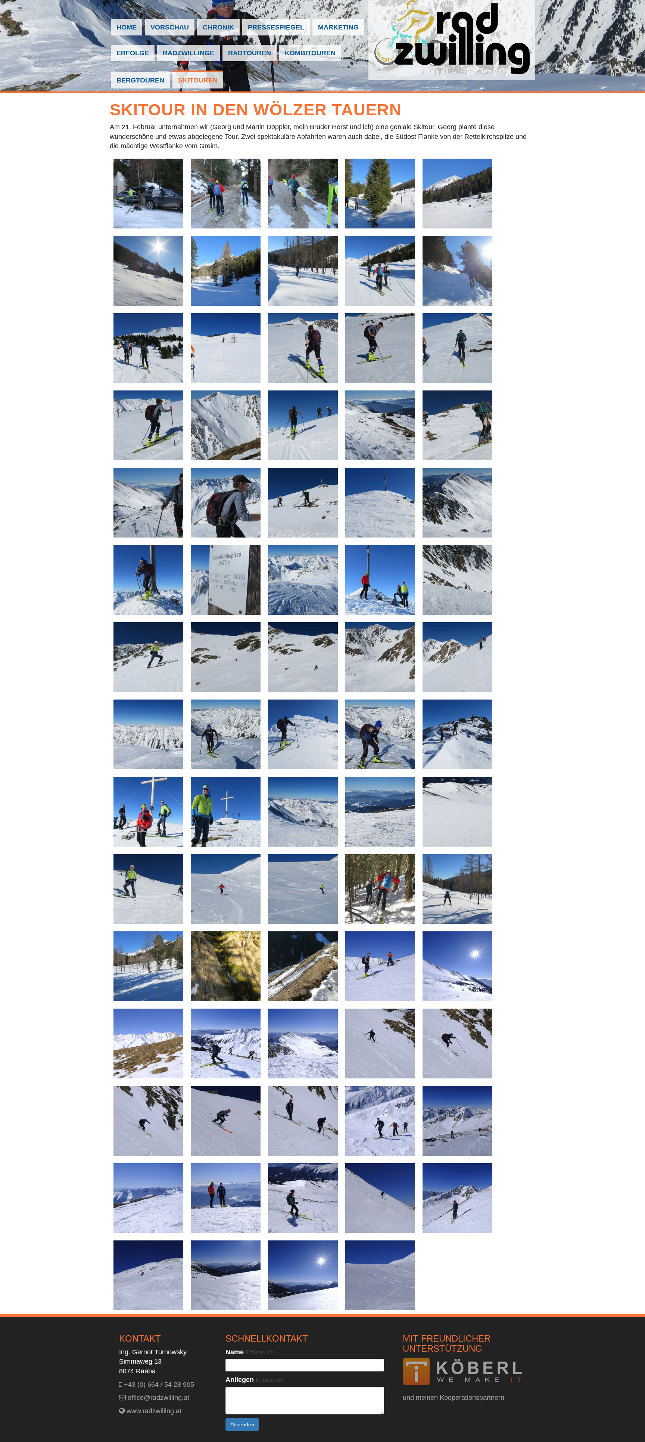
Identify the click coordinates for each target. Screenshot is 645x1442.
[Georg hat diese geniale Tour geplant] (303, 270)
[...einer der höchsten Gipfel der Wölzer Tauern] (225, 579)
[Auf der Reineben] (225, 347)
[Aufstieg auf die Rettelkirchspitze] (303, 347)
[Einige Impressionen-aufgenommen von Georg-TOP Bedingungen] (380, 1197)
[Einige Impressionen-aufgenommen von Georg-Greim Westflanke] (303, 1043)
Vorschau (169, 27)
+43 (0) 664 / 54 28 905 (158, 1384)
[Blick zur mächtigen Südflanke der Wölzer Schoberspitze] (148, 734)
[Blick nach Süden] (380, 425)
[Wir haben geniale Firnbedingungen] (148, 888)
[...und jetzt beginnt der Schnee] (380, 193)
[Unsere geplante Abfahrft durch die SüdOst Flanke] (457, 579)
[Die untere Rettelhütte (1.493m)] (148, 270)
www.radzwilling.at (153, 1411)
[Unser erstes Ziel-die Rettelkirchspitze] (457, 193)
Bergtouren (140, 80)
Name (249, 1352)
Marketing (338, 27)
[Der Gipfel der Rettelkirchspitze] (380, 502)
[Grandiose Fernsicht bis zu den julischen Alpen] (380, 811)
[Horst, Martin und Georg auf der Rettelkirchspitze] (380, 579)
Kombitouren (310, 53)
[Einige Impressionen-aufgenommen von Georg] (457, 965)
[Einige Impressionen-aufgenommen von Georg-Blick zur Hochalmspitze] (148, 1197)
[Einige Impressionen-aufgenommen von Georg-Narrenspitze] (148, 1043)
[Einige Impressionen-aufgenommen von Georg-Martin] (457, 1197)
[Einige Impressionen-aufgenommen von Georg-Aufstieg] (380, 965)
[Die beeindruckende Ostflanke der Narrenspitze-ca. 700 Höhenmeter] (225, 425)
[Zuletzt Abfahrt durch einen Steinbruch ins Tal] (303, 965)
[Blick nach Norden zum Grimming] (303, 811)
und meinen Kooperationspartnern (453, 1397)
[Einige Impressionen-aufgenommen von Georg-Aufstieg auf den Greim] (380, 1120)
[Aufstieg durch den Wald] (457, 270)
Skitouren (198, 80)
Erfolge (132, 53)
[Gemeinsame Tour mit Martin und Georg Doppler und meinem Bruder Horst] (380, 270)
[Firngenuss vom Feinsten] (225, 888)
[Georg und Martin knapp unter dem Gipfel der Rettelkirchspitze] (303, 502)
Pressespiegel (276, 27)
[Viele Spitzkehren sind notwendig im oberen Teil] (457, 425)
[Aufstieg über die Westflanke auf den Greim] (457, 656)
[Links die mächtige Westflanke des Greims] (148, 502)
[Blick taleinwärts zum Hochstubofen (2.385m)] (225, 270)
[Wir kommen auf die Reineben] (148, 347)
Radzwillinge (188, 53)
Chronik (218, 27)
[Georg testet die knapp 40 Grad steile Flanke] (148, 656)
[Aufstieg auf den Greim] (380, 734)
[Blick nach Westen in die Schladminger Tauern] (303, 579)
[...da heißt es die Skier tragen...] (303, 193)
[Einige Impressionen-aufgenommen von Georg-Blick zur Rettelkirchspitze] (457, 1120)
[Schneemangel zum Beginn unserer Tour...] (225, 193)
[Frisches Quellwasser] (225, 965)
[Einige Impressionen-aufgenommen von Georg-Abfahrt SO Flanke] (380, 1043)
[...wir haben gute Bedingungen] (303, 656)
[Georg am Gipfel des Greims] (225, 811)
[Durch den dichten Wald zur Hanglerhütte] (380, 888)
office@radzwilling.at (157, 1397)
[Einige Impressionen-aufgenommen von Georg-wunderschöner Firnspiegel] (225, 1275)
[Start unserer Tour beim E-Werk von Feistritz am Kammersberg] (148, 193)
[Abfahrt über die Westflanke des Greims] (457, 811)
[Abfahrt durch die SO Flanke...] (225, 656)
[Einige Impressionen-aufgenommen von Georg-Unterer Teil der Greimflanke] (303, 1197)
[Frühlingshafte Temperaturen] (148, 425)
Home (126, 27)
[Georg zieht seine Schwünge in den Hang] (303, 888)
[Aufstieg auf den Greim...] (225, 734)
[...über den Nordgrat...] (303, 734)
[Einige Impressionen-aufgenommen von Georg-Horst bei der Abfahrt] (148, 1275)
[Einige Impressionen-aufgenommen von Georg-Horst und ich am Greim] (225, 1197)
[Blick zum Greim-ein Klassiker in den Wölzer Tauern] (457, 502)
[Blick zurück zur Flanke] (380, 656)
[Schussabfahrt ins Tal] (457, 888)
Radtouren (249, 53)
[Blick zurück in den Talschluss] (148, 965)
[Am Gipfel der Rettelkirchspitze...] (148, 579)
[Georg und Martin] (457, 347)
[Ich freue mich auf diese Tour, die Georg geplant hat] (225, 502)
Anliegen (254, 1379)
